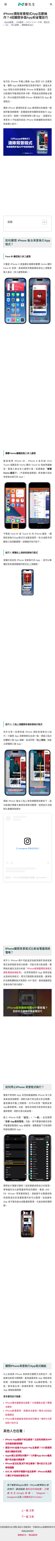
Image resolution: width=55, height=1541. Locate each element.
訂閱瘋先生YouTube (31, 1497)
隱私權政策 (33, 1535)
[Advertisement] (27, 52)
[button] (51, 4)
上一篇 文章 (27, 1510)
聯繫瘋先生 (22, 1535)
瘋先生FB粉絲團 (33, 1489)
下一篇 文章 (27, 1517)
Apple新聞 (8, 22)
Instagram (12, 1497)
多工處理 (15, 25)
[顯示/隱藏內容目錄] (43, 222)
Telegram (40, 1493)
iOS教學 (19, 22)
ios (7, 25)
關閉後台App (27, 25)
